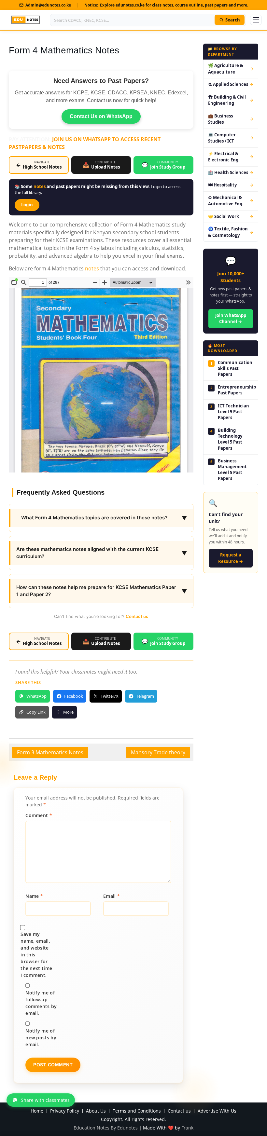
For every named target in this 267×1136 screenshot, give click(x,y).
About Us (96, 1111)
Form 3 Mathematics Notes (50, 752)
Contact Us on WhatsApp (101, 116)
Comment (38, 815)
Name (34, 896)
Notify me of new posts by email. (40, 1037)
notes (40, 186)
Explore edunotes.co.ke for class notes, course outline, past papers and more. (174, 5)
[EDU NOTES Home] (25, 20)
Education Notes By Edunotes (106, 1128)
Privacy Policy (64, 1111)
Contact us (137, 616)
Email (111, 896)
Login (27, 205)
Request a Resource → (230, 558)
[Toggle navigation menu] (256, 20)
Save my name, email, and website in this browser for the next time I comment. (36, 954)
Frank (187, 1128)
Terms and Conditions (137, 1111)
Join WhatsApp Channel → (230, 318)
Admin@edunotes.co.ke (48, 5)
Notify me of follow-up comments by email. (41, 1003)
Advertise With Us (217, 1111)
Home (37, 1111)
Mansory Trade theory (158, 752)
